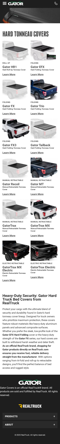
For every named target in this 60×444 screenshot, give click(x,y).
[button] (30, 416)
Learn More (8, 74)
